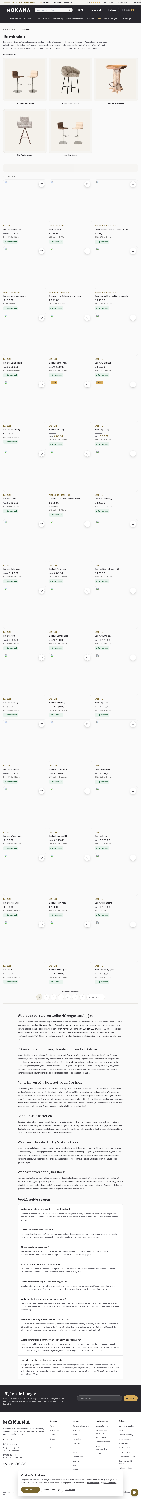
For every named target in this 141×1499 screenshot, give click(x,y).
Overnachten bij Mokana (125, 1462)
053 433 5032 (9, 1439)
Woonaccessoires (74, 18)
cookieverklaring (94, 1482)
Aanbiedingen (110, 18)
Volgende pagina (95, 997)
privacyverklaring (110, 1482)
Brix (74, 1465)
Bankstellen (15, 18)
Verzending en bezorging (102, 1431)
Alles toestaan (30, 1489)
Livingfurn (77, 1461)
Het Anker (77, 1439)
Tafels (37, 18)
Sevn (75, 1435)
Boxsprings (125, 18)
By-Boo (76, 1452)
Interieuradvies (125, 1439)
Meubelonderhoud (126, 1448)
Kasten (46, 18)
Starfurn (76, 1430)
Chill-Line (76, 1443)
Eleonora (76, 1448)
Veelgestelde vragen (104, 1426)
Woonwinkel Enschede (128, 1456)
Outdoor (90, 18)
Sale (99, 18)
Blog (121, 1430)
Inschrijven (130, 1398)
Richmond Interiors (81, 1426)
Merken (53, 1426)
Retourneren (101, 1437)
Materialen (123, 1443)
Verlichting (57, 18)
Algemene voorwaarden (101, 1447)
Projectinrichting (126, 1435)
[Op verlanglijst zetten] (42, 184)
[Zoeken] (71, 10)
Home (5, 29)
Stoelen (28, 18)
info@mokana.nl (10, 1444)
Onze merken (124, 1452)
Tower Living (78, 1456)
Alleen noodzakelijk (52, 1489)
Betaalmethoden (103, 1442)
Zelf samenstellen (126, 1426)
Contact (99, 1453)
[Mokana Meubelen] (19, 10)
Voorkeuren (70, 1489)
